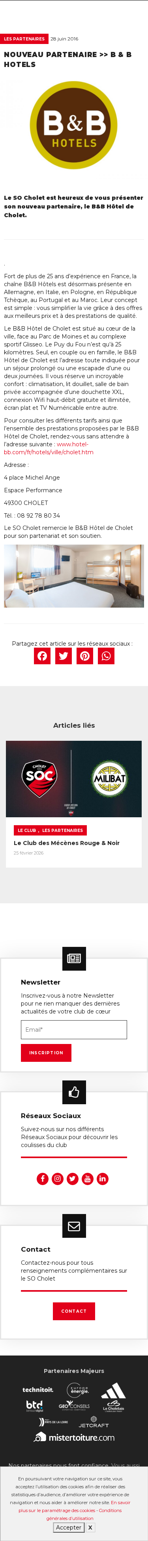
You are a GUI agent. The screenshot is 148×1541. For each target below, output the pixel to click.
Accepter (68, 1527)
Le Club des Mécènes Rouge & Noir (67, 843)
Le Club (27, 830)
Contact (74, 1311)
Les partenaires (24, 39)
